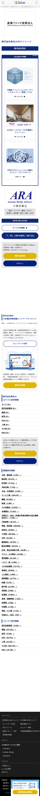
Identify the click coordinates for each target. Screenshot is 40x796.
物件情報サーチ (25, 724)
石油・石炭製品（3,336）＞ (12, 491)
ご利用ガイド (6, 765)
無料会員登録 (20, 256)
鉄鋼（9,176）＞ (8, 582)
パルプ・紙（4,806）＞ (11, 562)
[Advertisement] (20, 291)
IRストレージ (14, 6)
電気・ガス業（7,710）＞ (12, 611)
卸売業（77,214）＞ (9, 483)
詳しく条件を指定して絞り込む (22, 236)
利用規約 (5, 780)
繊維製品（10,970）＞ (10, 542)
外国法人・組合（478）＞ (12, 615)
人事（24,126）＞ (8, 642)
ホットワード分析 (20, 344)
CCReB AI (6, 748)
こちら (25, 250)
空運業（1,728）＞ (9, 607)
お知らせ (5, 772)
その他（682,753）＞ (10, 646)
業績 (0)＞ (6, 412)
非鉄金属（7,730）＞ (10, 487)
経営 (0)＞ (6, 416)
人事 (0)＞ (6, 425)
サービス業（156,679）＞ (12, 495)
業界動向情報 (7, 735)
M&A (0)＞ (6, 433)
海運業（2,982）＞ (9, 603)
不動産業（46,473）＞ (10, 522)
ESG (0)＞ (6, 421)
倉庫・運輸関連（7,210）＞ (12, 599)
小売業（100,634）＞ (10, 534)
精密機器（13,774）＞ (10, 578)
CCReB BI (6, 756)
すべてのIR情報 (19, 228)
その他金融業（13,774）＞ (12, 566)
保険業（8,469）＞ (9, 591)
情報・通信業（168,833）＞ (12, 526)
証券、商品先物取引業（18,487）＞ (15, 550)
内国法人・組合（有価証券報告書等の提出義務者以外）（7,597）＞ (20, 517)
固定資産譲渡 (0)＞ (9, 408)
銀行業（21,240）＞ (9, 587)
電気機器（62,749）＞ (10, 558)
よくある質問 (6, 769)
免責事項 (6, 783)
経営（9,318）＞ (8, 634)
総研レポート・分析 (10, 731)
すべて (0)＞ (6, 404)
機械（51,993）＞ (8, 499)
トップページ (5, 6)
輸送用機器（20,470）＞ (11, 546)
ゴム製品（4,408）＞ (10, 574)
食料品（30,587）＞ (9, 530)
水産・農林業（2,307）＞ (12, 475)
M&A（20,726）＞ (9, 650)
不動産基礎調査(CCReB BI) (29, 731)
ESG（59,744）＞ (9, 638)
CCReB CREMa (8, 752)
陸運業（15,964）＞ (9, 595)
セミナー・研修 (25, 727)
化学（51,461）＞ (8, 538)
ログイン (36, 3)
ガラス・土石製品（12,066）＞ (14, 554)
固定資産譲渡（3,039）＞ (12, 626)
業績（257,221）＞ (9, 630)
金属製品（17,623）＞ (10, 511)
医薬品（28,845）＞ (9, 570)
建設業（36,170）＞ (9, 479)
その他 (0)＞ (6, 429)
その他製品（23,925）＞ (11, 507)
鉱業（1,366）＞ (8, 503)
